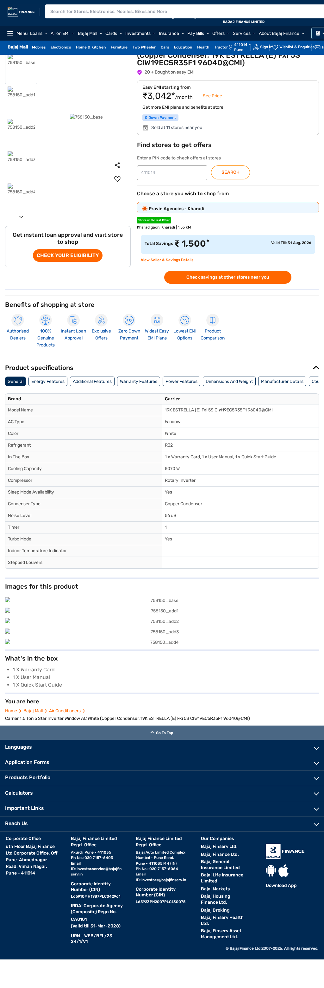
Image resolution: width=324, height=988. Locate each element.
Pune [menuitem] (238, 50)
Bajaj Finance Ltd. (220, 854)
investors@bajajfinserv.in (163, 880)
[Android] (271, 870)
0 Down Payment (160, 117)
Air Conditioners (65, 711)
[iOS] (283, 870)
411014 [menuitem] (240, 44)
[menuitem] (243, 47)
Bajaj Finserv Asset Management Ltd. (221, 934)
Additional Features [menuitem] (92, 381)
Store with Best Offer (154, 220)
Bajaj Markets (215, 889)
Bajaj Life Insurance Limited (222, 878)
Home (11, 711)
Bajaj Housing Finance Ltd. (215, 899)
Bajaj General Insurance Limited (220, 864)
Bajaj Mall (33, 711)
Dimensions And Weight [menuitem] (229, 381)
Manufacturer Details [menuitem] (282, 381)
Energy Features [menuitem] (48, 381)
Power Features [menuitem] (181, 381)
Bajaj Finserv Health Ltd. (222, 920)
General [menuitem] (15, 381)
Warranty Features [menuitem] (138, 381)
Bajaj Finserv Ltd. (219, 846)
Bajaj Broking (215, 910)
